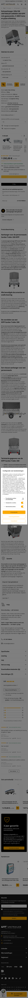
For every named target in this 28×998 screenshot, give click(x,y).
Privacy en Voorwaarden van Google (16, 484)
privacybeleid (18, 482)
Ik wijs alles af (14, 521)
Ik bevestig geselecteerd (14, 516)
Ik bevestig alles (14, 512)
